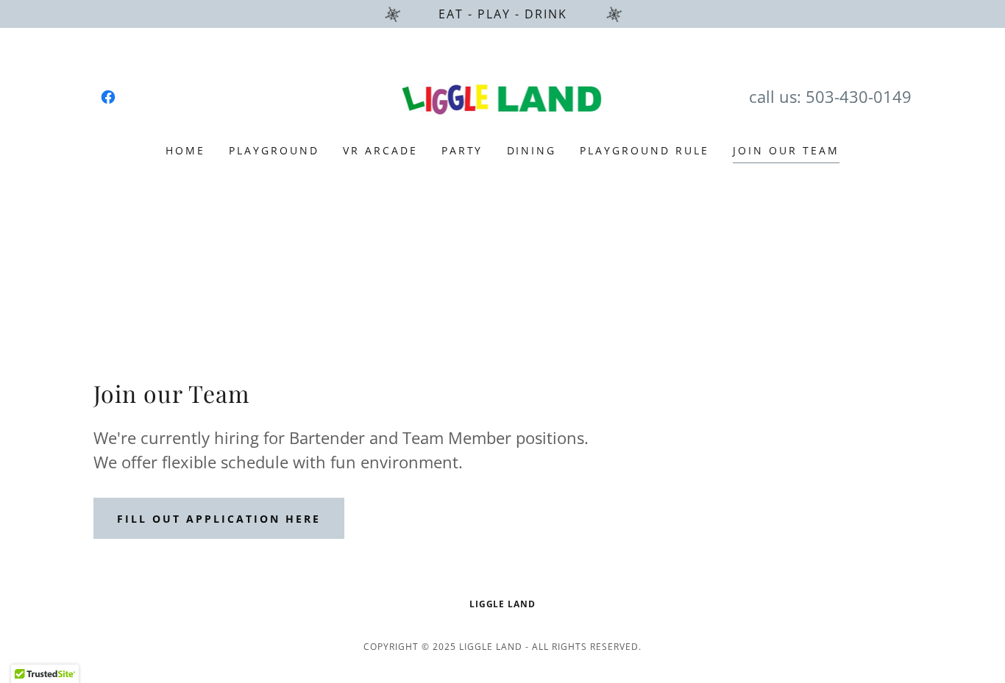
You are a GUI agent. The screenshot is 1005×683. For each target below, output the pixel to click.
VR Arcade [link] (380, 150)
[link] (108, 97)
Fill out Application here (219, 519)
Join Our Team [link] (786, 150)
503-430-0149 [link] (859, 96)
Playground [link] (274, 150)
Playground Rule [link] (644, 150)
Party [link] (462, 150)
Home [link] (185, 150)
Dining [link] (532, 150)
